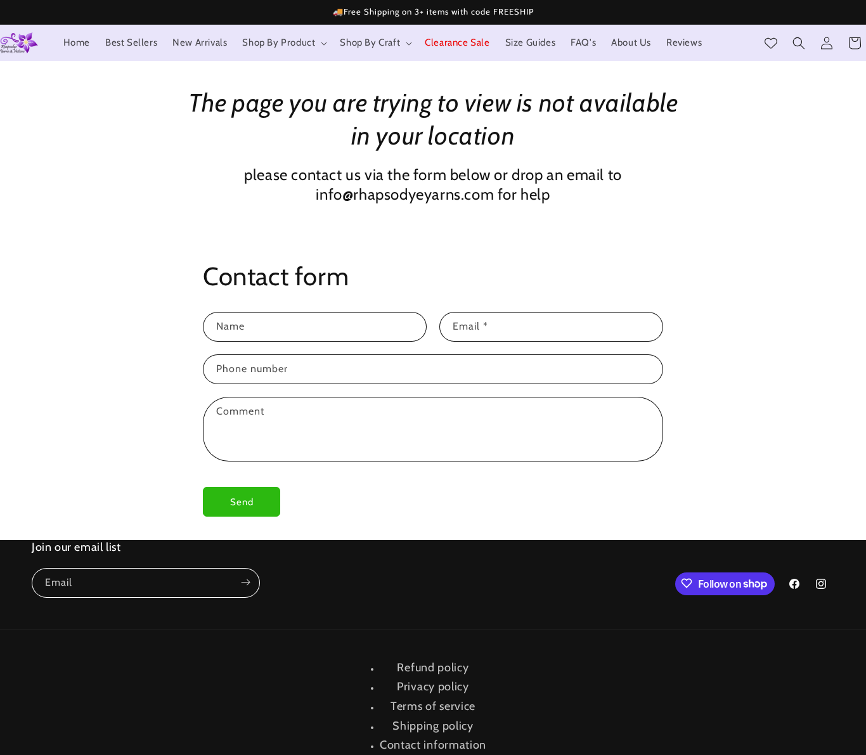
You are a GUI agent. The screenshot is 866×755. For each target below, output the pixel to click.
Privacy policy (433, 687)
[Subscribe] (245, 582)
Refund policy (433, 667)
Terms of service (433, 706)
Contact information (433, 745)
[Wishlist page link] (771, 43)
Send (242, 502)
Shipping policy (433, 726)
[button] (283, 43)
